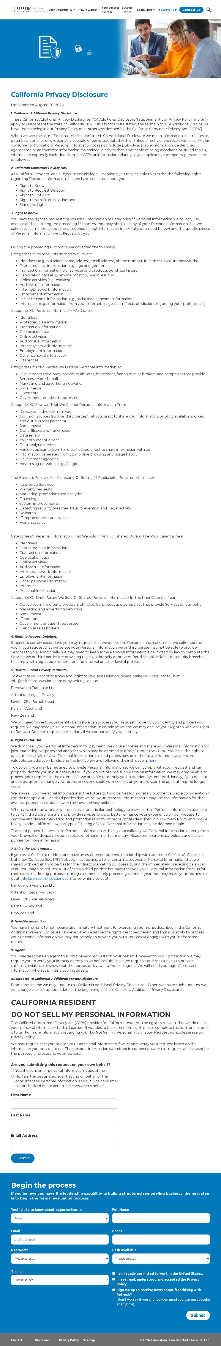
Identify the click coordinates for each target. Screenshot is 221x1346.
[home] (29, 10)
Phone (117, 1231)
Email (15, 1231)
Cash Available (124, 1250)
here (152, 760)
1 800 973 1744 (168, 9)
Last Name (21, 1115)
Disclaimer (42, 1340)
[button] (62, 9)
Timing (17, 1271)
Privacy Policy (69, 1340)
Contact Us (191, 9)
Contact (16, 1340)
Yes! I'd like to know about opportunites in (46, 1210)
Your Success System (110, 9)
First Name (21, 1095)
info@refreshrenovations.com (46, 878)
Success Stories (127, 9)
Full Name (120, 1210)
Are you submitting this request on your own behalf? (60, 1065)
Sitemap (89, 1340)
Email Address (24, 1135)
